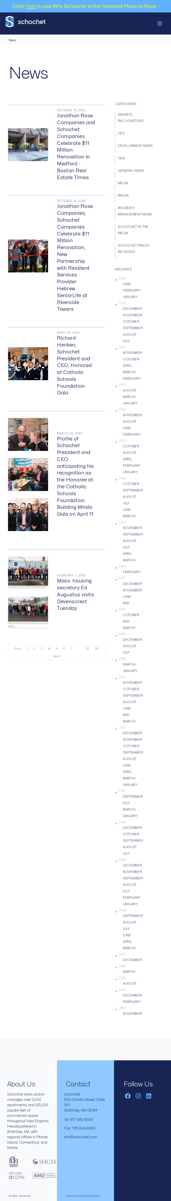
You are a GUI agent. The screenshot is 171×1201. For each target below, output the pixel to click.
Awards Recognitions (131, 117)
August (129, 334)
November (132, 315)
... (78, 648)
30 (97, 648)
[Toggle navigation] (160, 23)
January (130, 297)
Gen (121, 158)
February (132, 290)
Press (123, 195)
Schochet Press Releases (133, 248)
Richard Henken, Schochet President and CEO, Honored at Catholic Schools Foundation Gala (74, 365)
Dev (121, 133)
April (127, 365)
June (127, 284)
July (126, 341)
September (133, 328)
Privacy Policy (91, 1196)
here (31, 6)
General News (131, 170)
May (126, 603)
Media (123, 183)
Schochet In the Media (133, 230)
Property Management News (135, 211)
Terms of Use (73, 1196)
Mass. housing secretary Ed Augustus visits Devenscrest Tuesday (75, 594)
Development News (135, 145)
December (132, 308)
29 (88, 648)
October (131, 321)
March (129, 372)
